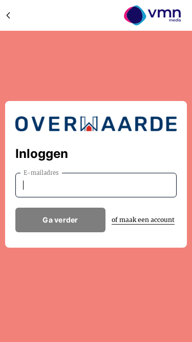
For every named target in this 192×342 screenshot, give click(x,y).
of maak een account (143, 220)
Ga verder (60, 219)
